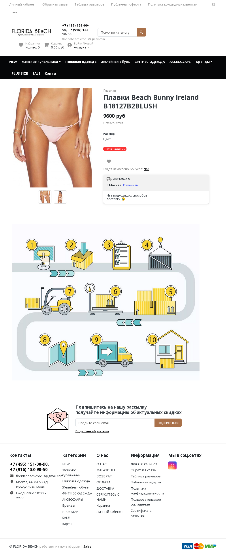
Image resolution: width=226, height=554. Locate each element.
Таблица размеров (89, 4)
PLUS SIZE (20, 73)
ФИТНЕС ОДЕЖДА (149, 61)
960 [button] (146, 169)
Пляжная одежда (80, 61)
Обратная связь (55, 4)
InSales (86, 546)
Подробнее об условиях (92, 431)
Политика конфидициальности (172, 4)
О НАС (101, 464)
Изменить (130, 185)
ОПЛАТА (103, 482)
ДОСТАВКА (105, 488)
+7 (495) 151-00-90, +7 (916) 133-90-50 (76, 29)
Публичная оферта (126, 4)
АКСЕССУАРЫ (181, 61)
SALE (36, 73)
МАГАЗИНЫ (105, 470)
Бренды (203, 61)
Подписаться (168, 422)
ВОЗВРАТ (104, 476)
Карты (50, 73)
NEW (13, 61)
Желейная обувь (115, 61)
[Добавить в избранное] (109, 161)
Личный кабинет (22, 4)
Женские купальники (40, 61)
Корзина (103, 505)
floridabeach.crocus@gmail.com (83, 39)
